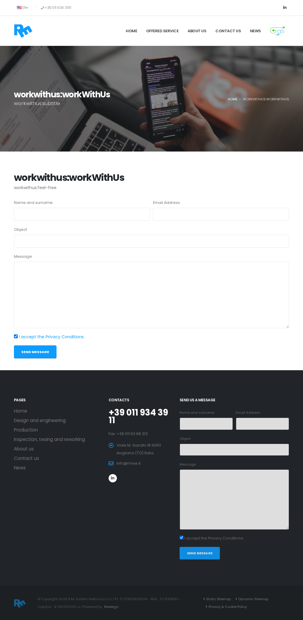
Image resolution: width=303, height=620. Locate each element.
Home (131, 31)
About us (197, 31)
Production (26, 430)
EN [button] (24, 7)
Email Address (166, 202)
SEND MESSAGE (35, 352)
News (255, 31)
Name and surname (33, 202)
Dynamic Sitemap (253, 599)
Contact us (228, 31)
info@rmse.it (129, 463)
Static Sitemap (218, 599)
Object (20, 229)
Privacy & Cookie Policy (228, 606)
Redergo (111, 606)
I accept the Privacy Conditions (51, 337)
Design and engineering (40, 420)
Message (23, 256)
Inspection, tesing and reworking (49, 439)
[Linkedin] (285, 8)
